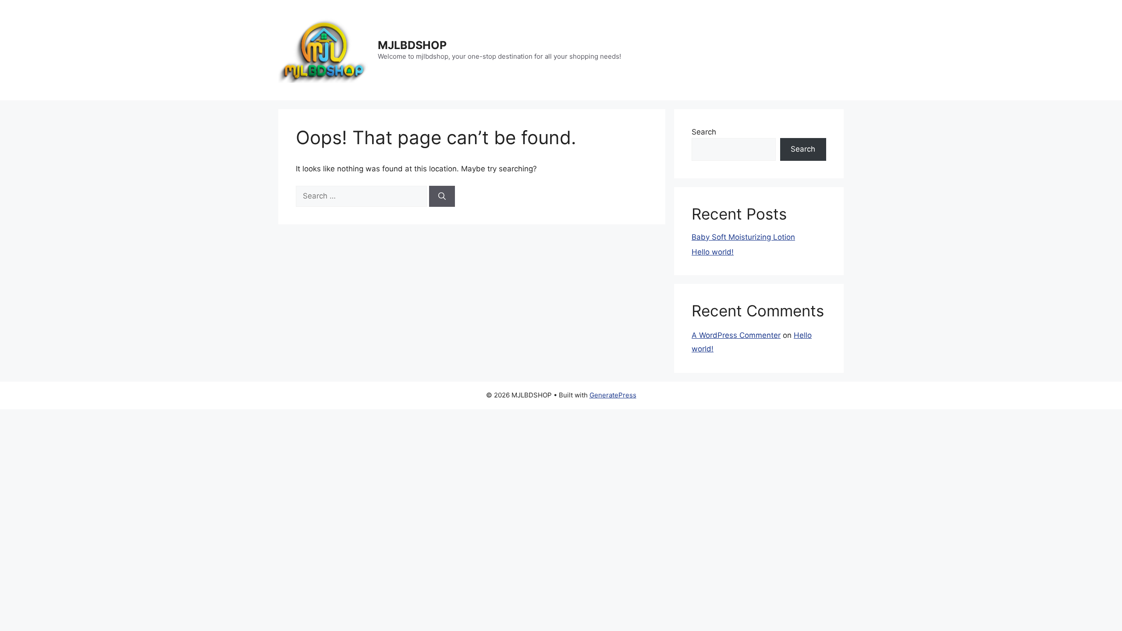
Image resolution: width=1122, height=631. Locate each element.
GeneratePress (612, 395)
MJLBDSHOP (412, 45)
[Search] (442, 196)
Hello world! (713, 252)
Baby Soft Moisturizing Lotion (743, 237)
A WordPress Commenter (736, 335)
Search (704, 132)
